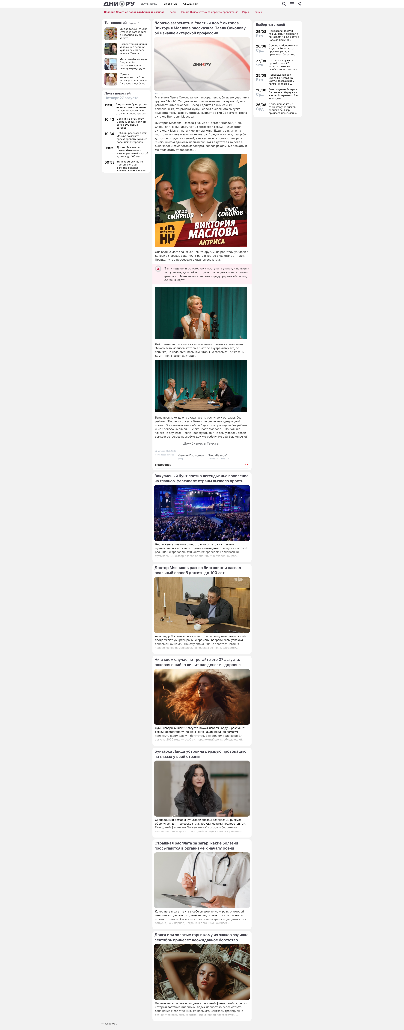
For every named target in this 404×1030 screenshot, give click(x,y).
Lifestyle (170, 3)
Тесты (172, 12)
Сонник (257, 12)
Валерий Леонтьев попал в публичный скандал (134, 12)
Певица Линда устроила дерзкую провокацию (209, 12)
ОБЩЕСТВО (190, 3)
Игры (245, 12)
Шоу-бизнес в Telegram (202, 443)
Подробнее (163, 464)
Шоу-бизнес (149, 3)
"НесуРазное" (217, 455)
